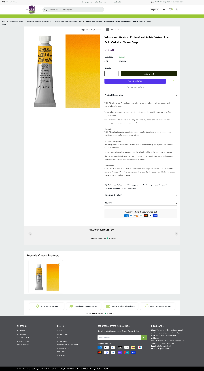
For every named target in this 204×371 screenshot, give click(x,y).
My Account (22, 334)
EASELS (80, 16)
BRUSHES (68, 16)
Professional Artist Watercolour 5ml (68, 21)
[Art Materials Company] (30, 9)
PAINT (56, 16)
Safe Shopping (23, 345)
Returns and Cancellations (68, 345)
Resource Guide (23, 341)
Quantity (107, 68)
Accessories (180, 16)
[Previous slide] (30, 234)
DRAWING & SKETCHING (134, 16)
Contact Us (61, 355)
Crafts (168, 16)
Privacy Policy (63, 334)
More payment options (135, 87)
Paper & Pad (155, 16)
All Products (22, 331)
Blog (59, 338)
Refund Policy (62, 341)
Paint (3, 21)
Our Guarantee (23, 338)
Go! (144, 337)
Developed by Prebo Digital (99, 369)
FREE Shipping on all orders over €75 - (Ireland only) (101, 2)
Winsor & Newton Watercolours (39, 21)
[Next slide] (176, 234)
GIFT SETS (32, 16)
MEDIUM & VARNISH (97, 16)
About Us (60, 331)
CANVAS (44, 16)
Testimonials (62, 352)
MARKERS (115, 16)
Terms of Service (64, 348)
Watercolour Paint (16, 21)
